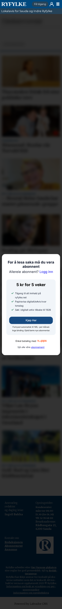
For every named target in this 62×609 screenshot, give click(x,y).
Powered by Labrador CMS (31, 603)
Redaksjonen (14, 542)
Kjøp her (31, 320)
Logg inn (52, 4)
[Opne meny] (57, 4)
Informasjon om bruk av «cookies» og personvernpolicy (31, 588)
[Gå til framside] (15, 4)
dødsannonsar (13, 44)
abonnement (37, 347)
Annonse (11, 549)
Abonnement (14, 545)
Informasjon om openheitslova (31, 592)
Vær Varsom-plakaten (43, 567)
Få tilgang (40, 4)
